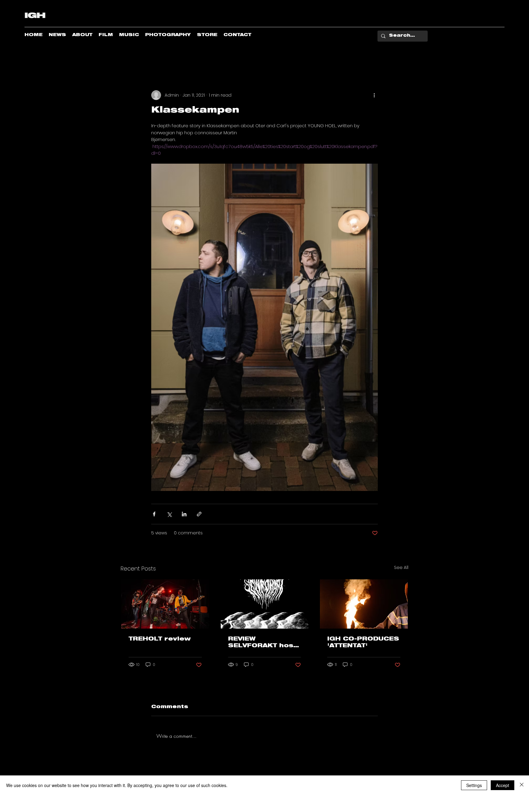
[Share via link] (199, 514)
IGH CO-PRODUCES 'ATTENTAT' (363, 643)
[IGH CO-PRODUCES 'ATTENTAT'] (364, 604)
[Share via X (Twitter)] (169, 514)
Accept (502, 785)
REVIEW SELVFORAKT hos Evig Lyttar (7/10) (261, 643)
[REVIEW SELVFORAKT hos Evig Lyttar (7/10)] (265, 604)
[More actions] (374, 95)
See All (401, 567)
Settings (474, 785)
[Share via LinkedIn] (184, 514)
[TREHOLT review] (165, 604)
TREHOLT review (160, 639)
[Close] (521, 785)
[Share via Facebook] (154, 514)
